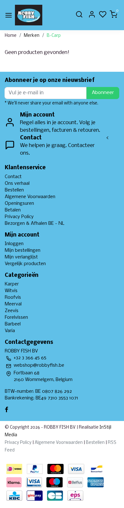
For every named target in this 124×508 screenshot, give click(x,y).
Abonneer (103, 92)
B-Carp (54, 35)
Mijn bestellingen (22, 250)
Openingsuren (19, 203)
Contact (13, 176)
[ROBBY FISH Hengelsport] (28, 15)
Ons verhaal (17, 183)
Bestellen (14, 190)
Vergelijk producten (25, 263)
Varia (10, 330)
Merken (31, 35)
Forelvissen (16, 317)
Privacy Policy (19, 216)
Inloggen (14, 243)
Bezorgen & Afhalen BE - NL (35, 223)
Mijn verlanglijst (21, 257)
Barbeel (13, 324)
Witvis (11, 290)
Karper (12, 284)
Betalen (13, 210)
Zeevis (11, 310)
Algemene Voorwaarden (30, 196)
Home (11, 35)
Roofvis (13, 297)
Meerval (13, 304)
